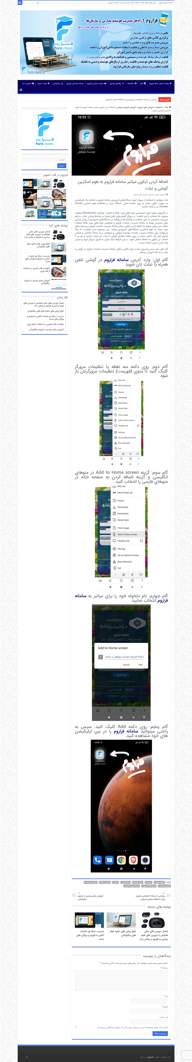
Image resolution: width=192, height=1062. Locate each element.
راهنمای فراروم (115, 83)
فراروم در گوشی (164, 886)
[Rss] (38, 3)
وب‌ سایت (163, 1017)
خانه (167, 107)
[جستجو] (20, 2)
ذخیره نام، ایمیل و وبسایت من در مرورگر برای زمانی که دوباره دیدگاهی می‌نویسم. (132, 1027)
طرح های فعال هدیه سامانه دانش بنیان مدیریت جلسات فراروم (132, 2)
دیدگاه (164, 968)
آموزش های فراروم (146, 107)
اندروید (148, 882)
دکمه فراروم (126, 882)
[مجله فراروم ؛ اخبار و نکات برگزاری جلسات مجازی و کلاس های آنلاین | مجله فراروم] (96, 42)
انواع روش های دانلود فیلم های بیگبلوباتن (123, 933)
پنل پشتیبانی (58, 83)
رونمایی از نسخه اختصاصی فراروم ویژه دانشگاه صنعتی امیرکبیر (150, 896)
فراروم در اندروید (91, 882)
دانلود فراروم (138, 882)
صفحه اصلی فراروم (166, 2)
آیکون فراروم (159, 882)
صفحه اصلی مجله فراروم (159, 83)
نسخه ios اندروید (149, 886)
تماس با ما (27, 83)
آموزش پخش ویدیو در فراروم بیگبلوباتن (90, 896)
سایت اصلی (42, 83)
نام (166, 996)
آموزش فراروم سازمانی (126, 107)
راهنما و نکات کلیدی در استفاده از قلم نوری (36, 270)
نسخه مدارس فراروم (95, 83)
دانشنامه (130, 83)
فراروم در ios (105, 882)
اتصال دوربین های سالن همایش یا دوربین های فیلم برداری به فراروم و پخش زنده (153, 935)
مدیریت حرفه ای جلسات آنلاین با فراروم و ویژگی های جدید (90, 935)
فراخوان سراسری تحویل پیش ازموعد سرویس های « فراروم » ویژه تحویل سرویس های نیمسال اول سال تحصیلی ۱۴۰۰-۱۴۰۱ (106, 99)
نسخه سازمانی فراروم (75, 83)
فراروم (116, 882)
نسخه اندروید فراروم (132, 886)
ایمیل (165, 1006)
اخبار (141, 83)
